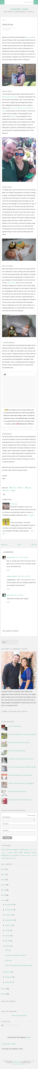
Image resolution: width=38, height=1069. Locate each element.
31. (11, 520)
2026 (5, 869)
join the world (29, 37)
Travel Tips (5, 858)
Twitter (21, 488)
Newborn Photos (11, 283)
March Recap (7, 24)
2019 (5, 890)
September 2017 (9, 920)
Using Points (12, 858)
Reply (8, 570)
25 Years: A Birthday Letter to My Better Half (20, 775)
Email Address (18, 817)
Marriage (27, 852)
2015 (5, 994)
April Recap (8, 950)
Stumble (6, 490)
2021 (5, 880)
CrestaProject (16, 1062)
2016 (5, 989)
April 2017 (7, 946)
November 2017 (9, 910)
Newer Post (4, 545)
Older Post (34, 545)
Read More (32, 515)
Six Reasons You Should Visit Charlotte (15, 955)
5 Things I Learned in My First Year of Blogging (21, 783)
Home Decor (13, 852)
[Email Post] (3, 494)
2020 (5, 885)
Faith (22, 849)
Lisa (8, 595)
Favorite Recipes (33, 849)
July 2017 (7, 930)
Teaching (34, 855)
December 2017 (9, 905)
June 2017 (8, 936)
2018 (5, 895)
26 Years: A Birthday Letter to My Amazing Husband (22, 734)
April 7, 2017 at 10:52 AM (22, 557)
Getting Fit (4, 852)
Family (26, 849)
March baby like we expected (9, 97)
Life (3, 20)
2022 (5, 874)
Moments (34, 853)
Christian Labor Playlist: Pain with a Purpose (20, 800)
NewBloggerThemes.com (19, 1064)
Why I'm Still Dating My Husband (16, 751)
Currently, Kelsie (19, 9)
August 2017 (8, 925)
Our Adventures (14, 855)
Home (19, 545)
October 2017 (8, 915)
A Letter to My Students (14, 726)
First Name (5, 823)
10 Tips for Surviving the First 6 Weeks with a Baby (22, 767)
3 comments (7, 29)
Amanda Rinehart (12, 576)
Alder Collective (6, 849)
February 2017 (9, 977)
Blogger (28, 1037)
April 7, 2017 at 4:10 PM (24, 576)
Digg (13, 490)
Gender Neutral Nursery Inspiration (17, 791)
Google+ (29, 488)
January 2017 (8, 982)
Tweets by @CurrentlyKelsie (19, 1015)
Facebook (13, 488)
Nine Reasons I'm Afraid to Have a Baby (18, 742)
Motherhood (5, 855)
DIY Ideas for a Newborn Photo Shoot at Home (20, 759)
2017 (5, 900)
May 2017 (7, 941)
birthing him (12, 116)
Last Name (5, 830)
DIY (19, 849)
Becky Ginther (11, 557)
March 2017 (8, 972)
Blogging (14, 850)
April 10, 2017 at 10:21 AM (16, 595)
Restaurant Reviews (25, 855)
